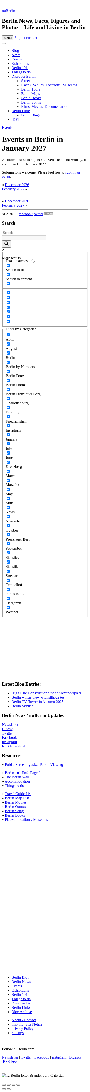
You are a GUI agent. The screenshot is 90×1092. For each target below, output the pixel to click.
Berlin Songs (31, 102)
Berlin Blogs (30, 115)
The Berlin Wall (17, 777)
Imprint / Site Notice (27, 1024)
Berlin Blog (20, 977)
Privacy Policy (23, 1028)
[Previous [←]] (4, 1089)
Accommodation (17, 781)
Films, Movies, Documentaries (44, 106)
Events (17, 59)
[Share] (9, 1085)
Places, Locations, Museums (26, 820)
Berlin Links (21, 111)
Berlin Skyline (22, 706)
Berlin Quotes (15, 807)
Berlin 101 (20, 68)
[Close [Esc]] (4, 1085)
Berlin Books (31, 98)
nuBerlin (8, 11)
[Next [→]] (9, 1089)
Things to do (21, 72)
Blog (15, 51)
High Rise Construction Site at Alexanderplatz (46, 693)
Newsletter (10, 725)
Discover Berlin (24, 76)
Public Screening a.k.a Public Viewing (34, 765)
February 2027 (13, 189)
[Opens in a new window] (12, 6)
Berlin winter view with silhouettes (38, 697)
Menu (8, 38)
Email (48, 214)
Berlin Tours (30, 89)
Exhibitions (20, 63)
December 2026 (17, 185)
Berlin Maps (30, 94)
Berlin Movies (15, 802)
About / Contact (24, 1020)
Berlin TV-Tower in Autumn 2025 (38, 702)
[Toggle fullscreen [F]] (13, 1085)
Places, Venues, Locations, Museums (49, 85)
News (16, 55)
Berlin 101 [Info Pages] (22, 773)
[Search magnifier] (6, 244)
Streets (26, 81)
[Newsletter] (5, 6)
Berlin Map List (17, 798)
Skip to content (25, 38)
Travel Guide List (18, 794)
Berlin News (21, 982)
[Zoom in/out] (18, 1085)
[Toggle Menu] (4, 43)
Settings (18, 1033)
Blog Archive (22, 1012)
